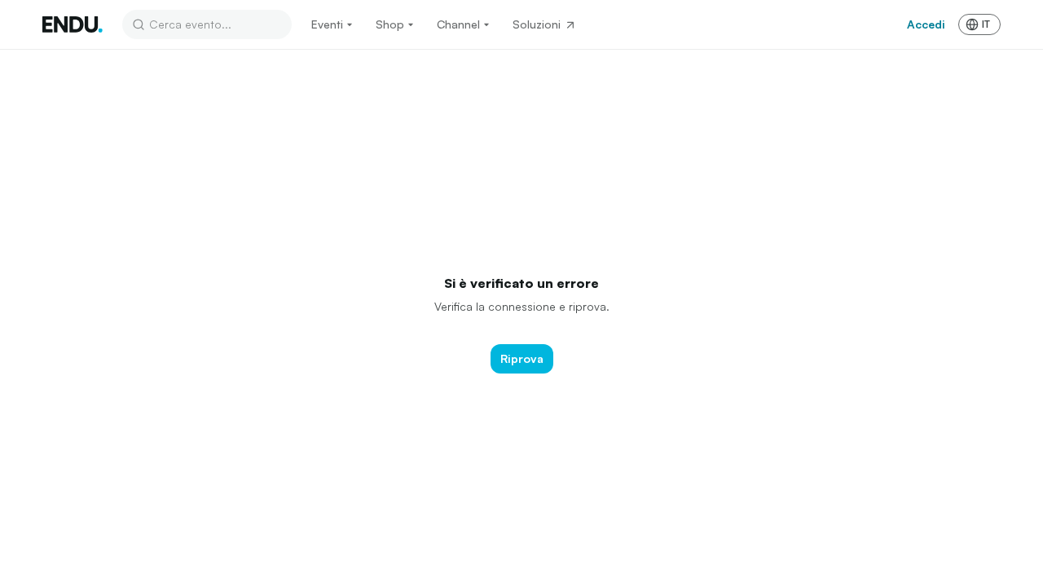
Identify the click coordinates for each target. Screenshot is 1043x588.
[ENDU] (72, 24)
